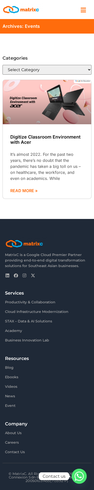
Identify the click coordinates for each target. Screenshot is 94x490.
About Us (13, 433)
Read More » (24, 190)
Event (10, 405)
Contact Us (15, 452)
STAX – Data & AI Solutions (28, 321)
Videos (11, 386)
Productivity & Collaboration (30, 302)
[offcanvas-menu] (83, 10)
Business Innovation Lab (27, 340)
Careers (12, 442)
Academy (13, 330)
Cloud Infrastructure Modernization (36, 311)
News (10, 396)
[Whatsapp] (79, 476)
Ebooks (11, 377)
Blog (9, 367)
